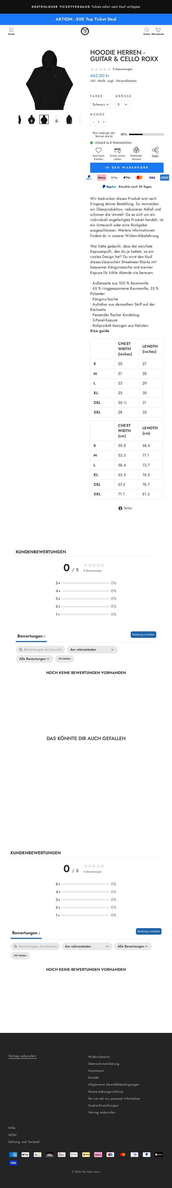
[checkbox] (64, 659)
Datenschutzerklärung (103, 1063)
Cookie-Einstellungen (103, 1105)
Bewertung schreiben (143, 634)
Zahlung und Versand (23, 1142)
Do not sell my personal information (114, 1098)
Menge (97, 114)
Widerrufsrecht (99, 1057)
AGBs (12, 1135)
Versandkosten (126, 81)
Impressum (96, 1070)
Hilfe (11, 1128)
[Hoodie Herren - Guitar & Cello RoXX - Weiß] (29, 824)
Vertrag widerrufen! (22, 1056)
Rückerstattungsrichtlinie (105, 1091)
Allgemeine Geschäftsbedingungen (113, 1084)
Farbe (96, 96)
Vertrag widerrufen (101, 1112)
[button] (86, 583)
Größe (123, 96)
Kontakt (93, 1077)
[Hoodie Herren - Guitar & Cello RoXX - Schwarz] (23, 824)
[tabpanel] (86, 682)
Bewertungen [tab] (31, 636)
